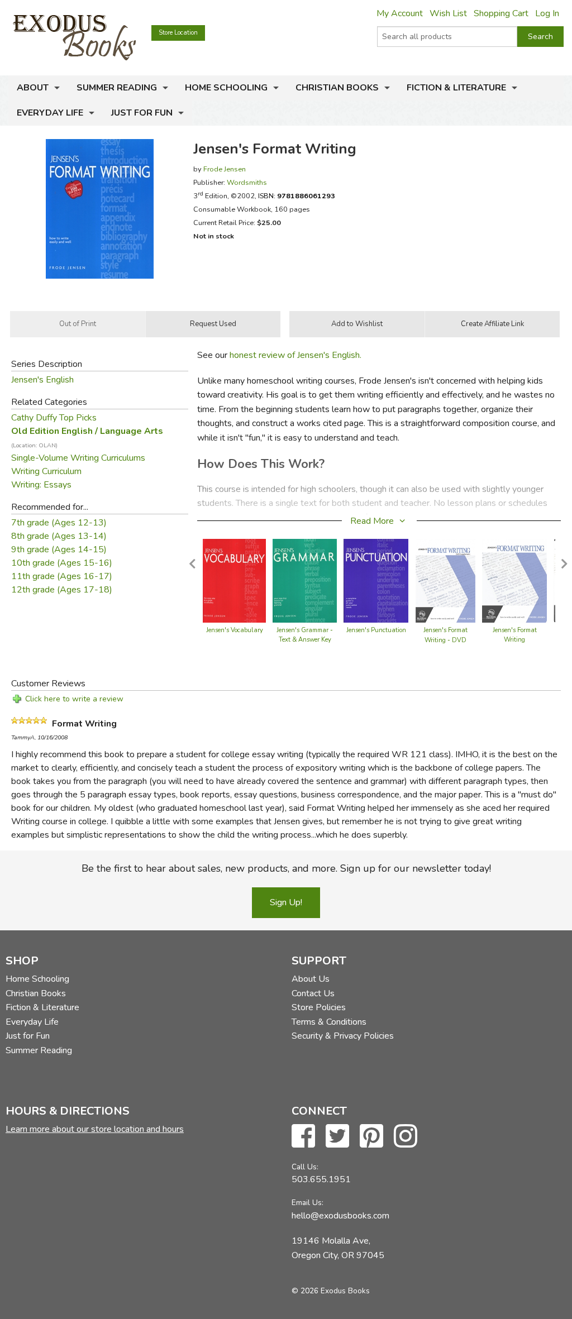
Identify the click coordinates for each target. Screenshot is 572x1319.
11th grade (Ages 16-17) (61, 576)
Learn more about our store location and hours (95, 1129)
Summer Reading (117, 88)
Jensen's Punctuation (376, 630)
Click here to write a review (74, 699)
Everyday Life (50, 113)
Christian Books (337, 88)
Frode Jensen (224, 169)
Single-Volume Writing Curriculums (78, 458)
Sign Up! (286, 902)
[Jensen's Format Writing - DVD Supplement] (445, 580)
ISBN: (296, 195)
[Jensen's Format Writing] (514, 580)
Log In (547, 13)
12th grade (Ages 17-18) (61, 590)
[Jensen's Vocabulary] (234, 580)
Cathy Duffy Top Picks (54, 418)
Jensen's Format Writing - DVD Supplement (445, 640)
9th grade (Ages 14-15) (59, 549)
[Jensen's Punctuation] (376, 580)
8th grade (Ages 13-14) (59, 536)
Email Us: (307, 1202)
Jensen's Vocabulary (234, 630)
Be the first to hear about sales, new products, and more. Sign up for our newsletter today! (286, 868)
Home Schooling (226, 88)
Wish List (448, 13)
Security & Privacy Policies (343, 1036)
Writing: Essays (41, 485)
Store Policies (319, 1007)
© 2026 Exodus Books (331, 1290)
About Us (311, 979)
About (33, 88)
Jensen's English (42, 380)
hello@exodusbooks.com (340, 1216)
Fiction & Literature (456, 88)
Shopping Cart (501, 13)
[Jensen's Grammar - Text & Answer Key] (305, 580)
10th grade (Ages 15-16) (61, 563)
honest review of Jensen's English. (295, 355)
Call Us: (305, 1167)
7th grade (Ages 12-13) (59, 523)
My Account (399, 13)
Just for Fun (142, 113)
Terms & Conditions (329, 1022)
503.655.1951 (321, 1179)
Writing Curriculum (46, 471)
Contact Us (313, 993)
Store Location (178, 32)
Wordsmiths (247, 182)
